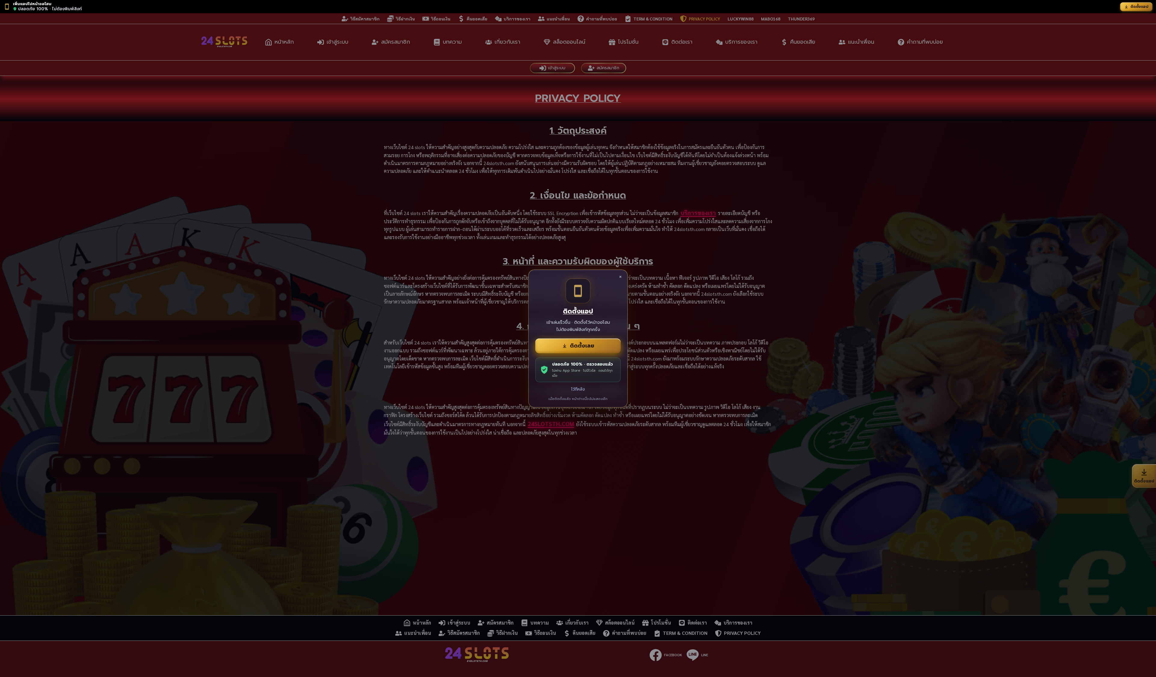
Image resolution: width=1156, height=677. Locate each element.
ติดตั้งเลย (582, 346)
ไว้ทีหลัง (578, 389)
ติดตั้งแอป (1139, 6)
